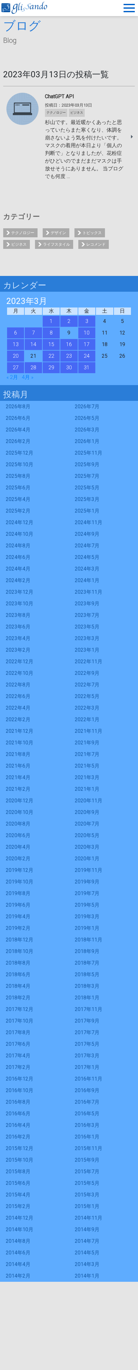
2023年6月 (18, 627)
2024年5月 (87, 557)
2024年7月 (87, 546)
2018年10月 (19, 951)
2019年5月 (87, 905)
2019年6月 (18, 905)
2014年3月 (87, 1264)
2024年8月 (18, 546)
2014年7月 (87, 1241)
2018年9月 (87, 951)
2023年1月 (87, 650)
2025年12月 (19, 453)
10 (87, 333)
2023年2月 (18, 650)
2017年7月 (87, 1032)
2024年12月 (19, 522)
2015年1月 (87, 1206)
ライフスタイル (56, 244)
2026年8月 (18, 406)
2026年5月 (87, 418)
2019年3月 (87, 916)
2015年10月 (19, 1160)
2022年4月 (18, 708)
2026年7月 (87, 406)
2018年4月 (18, 986)
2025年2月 (18, 511)
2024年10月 (19, 534)
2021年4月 (18, 777)
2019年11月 (88, 870)
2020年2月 (18, 858)
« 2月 (12, 377)
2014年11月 (88, 1218)
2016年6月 (18, 1113)
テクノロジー (22, 233)
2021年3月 (87, 777)
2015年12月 (19, 1148)
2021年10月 (19, 743)
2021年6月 (18, 766)
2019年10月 (19, 882)
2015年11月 (88, 1148)
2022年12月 (19, 661)
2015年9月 (87, 1160)
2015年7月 (87, 1171)
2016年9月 (87, 1090)
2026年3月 (87, 430)
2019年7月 (87, 893)
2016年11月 (88, 1079)
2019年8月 (18, 893)
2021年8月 (18, 754)
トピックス (92, 233)
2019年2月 (18, 928)
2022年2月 (18, 719)
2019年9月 (87, 882)
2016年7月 (87, 1102)
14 (33, 344)
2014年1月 (87, 1276)
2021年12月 (19, 731)
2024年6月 (18, 557)
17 (87, 344)
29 (51, 367)
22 (51, 356)
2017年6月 (18, 1044)
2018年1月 (87, 998)
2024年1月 (87, 580)
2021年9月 (87, 743)
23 (69, 356)
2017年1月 (87, 1067)
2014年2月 (18, 1276)
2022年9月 (87, 673)
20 (16, 356)
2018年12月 (19, 940)
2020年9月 (87, 812)
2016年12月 (19, 1079)
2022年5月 (87, 696)
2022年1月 (87, 719)
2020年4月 (18, 847)
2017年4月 (18, 1056)
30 (69, 367)
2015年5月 (87, 1183)
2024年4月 (18, 569)
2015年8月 (18, 1171)
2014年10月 (19, 1229)
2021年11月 (88, 731)
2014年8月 (18, 1241)
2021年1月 (87, 789)
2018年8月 (18, 963)
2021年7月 (87, 754)
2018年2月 (18, 998)
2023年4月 (18, 638)
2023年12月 (19, 592)
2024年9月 (87, 534)
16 (69, 344)
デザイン (58, 233)
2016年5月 (87, 1113)
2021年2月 (18, 789)
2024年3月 (87, 569)
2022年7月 (87, 685)
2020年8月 (18, 824)
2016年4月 (18, 1125)
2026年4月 (18, 430)
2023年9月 (87, 603)
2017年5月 (87, 1044)
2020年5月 (87, 835)
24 (87, 356)
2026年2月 (18, 441)
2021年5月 (87, 766)
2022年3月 (87, 708)
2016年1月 (87, 1137)
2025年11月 (88, 453)
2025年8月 (18, 476)
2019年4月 (18, 916)
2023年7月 (87, 615)
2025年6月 (18, 488)
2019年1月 (87, 928)
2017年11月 (88, 1009)
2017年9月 (87, 1021)
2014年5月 (87, 1253)
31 (87, 367)
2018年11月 (88, 940)
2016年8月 (18, 1102)
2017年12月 (19, 1009)
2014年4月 (18, 1264)
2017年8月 (18, 1032)
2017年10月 (19, 1021)
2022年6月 (18, 696)
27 (16, 367)
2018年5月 (87, 974)
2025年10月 (19, 464)
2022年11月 (88, 661)
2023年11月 (88, 592)
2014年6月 (18, 1253)
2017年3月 (87, 1056)
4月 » (27, 377)
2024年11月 (88, 522)
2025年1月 (87, 511)
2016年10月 (19, 1090)
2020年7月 (87, 824)
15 (51, 344)
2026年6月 (18, 418)
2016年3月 (87, 1125)
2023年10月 (19, 603)
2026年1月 (87, 441)
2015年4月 (18, 1195)
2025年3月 (87, 499)
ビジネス (19, 244)
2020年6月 (18, 835)
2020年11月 (88, 801)
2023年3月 (87, 638)
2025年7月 (87, 476)
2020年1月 (87, 858)
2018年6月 (18, 974)
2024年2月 (18, 580)
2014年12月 (19, 1218)
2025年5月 (87, 488)
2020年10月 (19, 812)
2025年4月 (18, 499)
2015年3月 (87, 1195)
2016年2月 (18, 1137)
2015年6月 (18, 1183)
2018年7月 (87, 963)
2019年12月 (19, 870)
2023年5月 (87, 627)
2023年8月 (18, 615)
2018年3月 (87, 986)
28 (33, 367)
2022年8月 (18, 685)
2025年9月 (87, 464)
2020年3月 (87, 847)
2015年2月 (18, 1206)
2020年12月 (19, 801)
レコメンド (96, 244)
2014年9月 (87, 1229)
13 (16, 344)
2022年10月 (19, 673)
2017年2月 (18, 1067)
